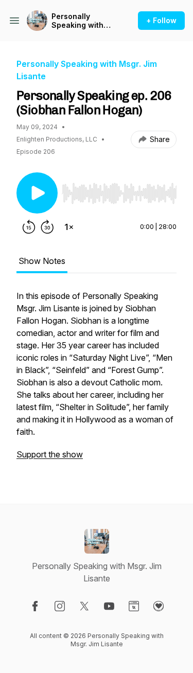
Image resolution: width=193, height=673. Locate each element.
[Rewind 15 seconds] (29, 227)
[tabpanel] (96, 380)
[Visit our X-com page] (84, 606)
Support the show (49, 454)
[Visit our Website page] (134, 606)
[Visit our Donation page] (158, 606)
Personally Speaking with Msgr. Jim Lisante (83, 21)
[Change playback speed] (69, 227)
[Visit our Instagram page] (60, 606)
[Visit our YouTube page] (109, 606)
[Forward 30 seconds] (47, 227)
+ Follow (161, 20)
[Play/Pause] (37, 193)
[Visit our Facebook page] (35, 606)
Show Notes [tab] (42, 261)
